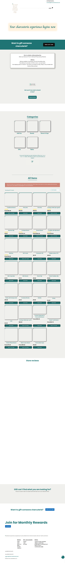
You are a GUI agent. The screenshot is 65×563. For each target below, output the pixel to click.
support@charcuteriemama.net (11, 556)
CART (24, 543)
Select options (11, 213)
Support (35, 8)
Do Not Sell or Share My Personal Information (14, 537)
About (29, 8)
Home (21, 8)
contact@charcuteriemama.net (53, 2)
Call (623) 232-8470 (50, 0)
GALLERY (19, 546)
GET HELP (25, 544)
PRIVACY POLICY (38, 545)
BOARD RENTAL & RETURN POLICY (41, 544)
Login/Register (40, 8)
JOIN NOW (8, 526)
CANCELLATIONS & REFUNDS (40, 541)
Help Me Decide (32, 97)
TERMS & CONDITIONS (39, 543)
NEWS (18, 545)
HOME (18, 541)
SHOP (18, 543)
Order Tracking (46, 8)
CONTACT (19, 548)
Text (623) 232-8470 (50, 1)
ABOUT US (19, 544)
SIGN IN (24, 541)
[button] (32, 162)
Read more (25, 213)
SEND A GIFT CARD (49, 44)
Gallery (32, 8)
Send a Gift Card (25, 258)
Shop (23, 8)
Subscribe (26, 8)
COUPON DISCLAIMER (39, 546)
